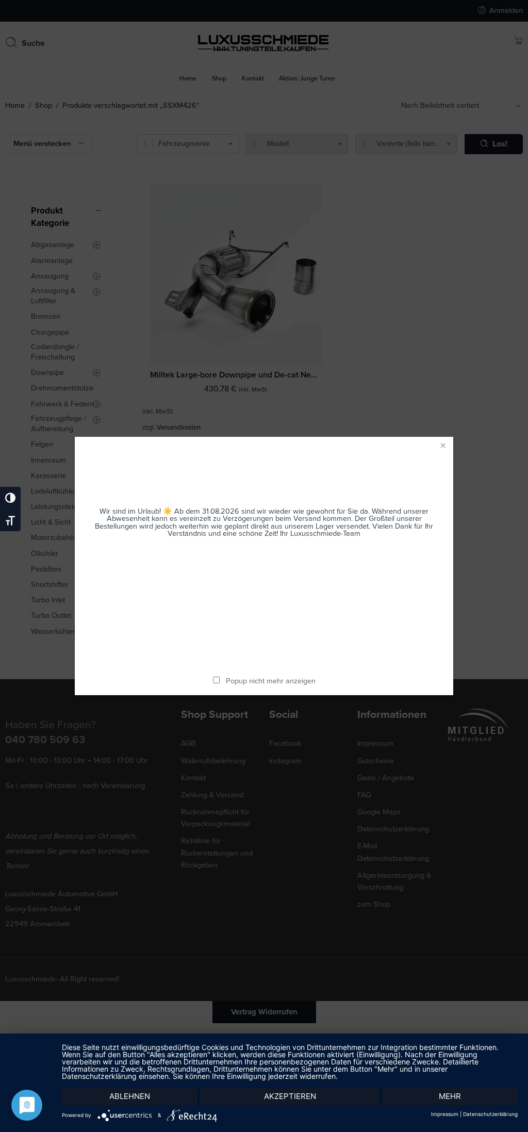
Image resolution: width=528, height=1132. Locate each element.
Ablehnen (129, 1096)
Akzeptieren (290, 1096)
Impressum (444, 1114)
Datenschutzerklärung (490, 1114)
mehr (450, 1096)
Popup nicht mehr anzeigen (271, 681)
